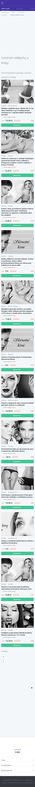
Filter (32, 8)
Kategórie (19, 8)
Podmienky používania (13, 782)
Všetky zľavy (5, 8)
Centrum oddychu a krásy (17, 15)
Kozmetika (4, 15)
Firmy (13, 12)
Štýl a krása (21, 12)
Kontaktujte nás (6, 770)
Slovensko (3, 105)
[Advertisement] (17, 36)
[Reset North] (3, 662)
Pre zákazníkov (6, 765)
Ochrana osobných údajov (26, 782)
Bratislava (3, 306)
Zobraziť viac (17, 125)
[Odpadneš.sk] (17, 3)
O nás (3, 760)
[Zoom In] (3, 657)
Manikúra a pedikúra (13, 306)
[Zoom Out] (3, 659)
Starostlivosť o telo (12, 105)
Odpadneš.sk (4, 12)
